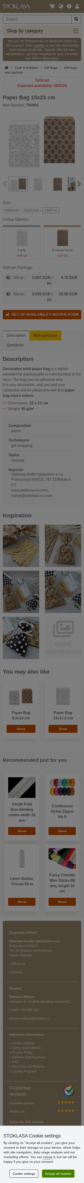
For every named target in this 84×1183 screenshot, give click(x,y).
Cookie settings (24, 1173)
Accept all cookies (58, 1173)
